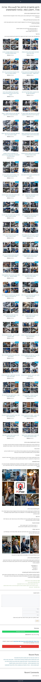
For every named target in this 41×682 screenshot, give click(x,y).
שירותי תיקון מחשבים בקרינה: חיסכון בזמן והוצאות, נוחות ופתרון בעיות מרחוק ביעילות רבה (22, 661)
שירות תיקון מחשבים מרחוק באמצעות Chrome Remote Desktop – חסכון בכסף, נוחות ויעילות (21, 659)
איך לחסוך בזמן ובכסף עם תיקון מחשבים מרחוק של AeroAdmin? (26, 657)
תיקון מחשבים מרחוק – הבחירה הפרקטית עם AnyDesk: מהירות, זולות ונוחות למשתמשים (22, 665)
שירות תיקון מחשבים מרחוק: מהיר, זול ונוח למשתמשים (27, 584)
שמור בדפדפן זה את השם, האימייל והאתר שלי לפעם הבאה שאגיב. (25, 617)
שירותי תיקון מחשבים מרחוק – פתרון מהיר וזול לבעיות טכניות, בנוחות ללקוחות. (24, 663)
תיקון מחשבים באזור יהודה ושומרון (31, 580)
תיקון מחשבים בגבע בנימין (33, 582)
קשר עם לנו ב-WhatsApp (20, 631)
